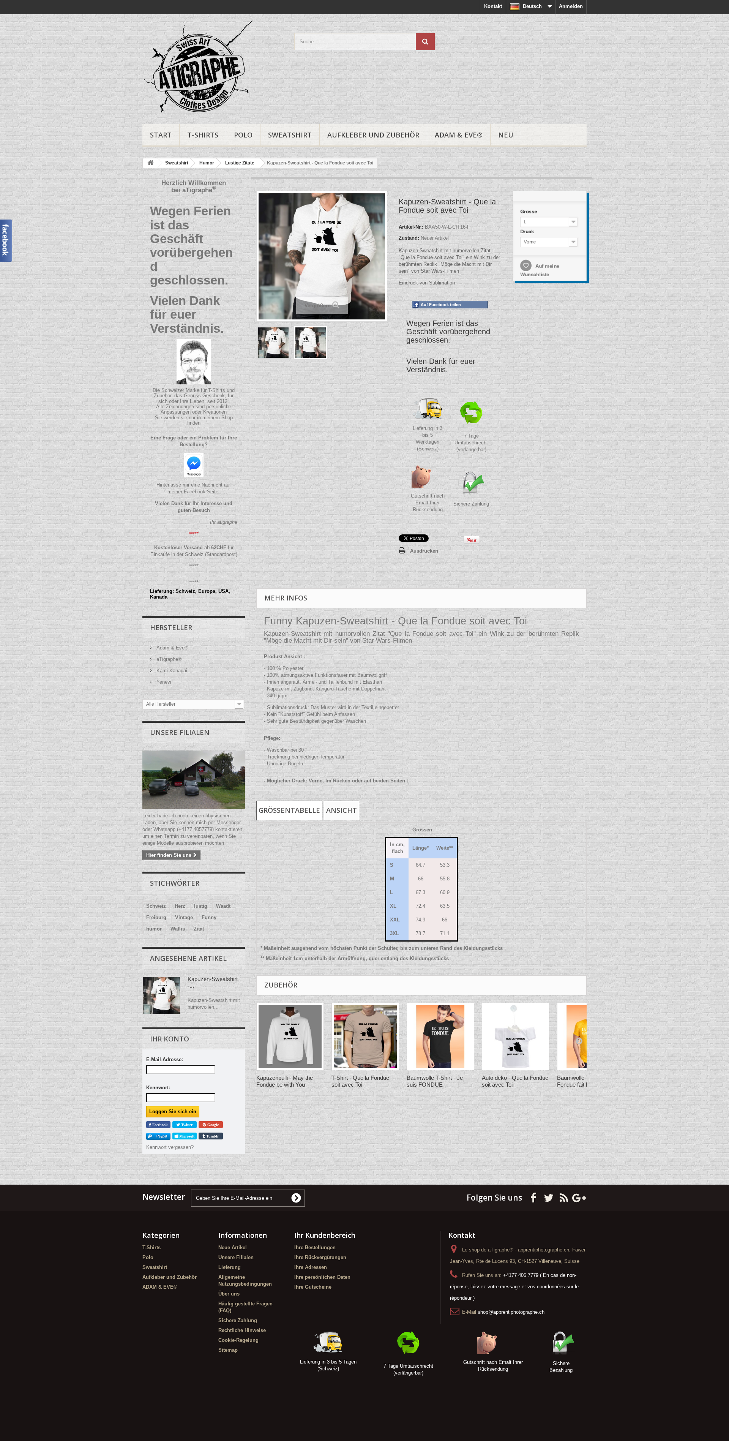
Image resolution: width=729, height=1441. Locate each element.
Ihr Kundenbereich (324, 1235)
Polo (243, 134)
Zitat (199, 929)
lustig (200, 906)
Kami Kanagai (171, 670)
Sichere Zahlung (471, 504)
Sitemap (228, 1350)
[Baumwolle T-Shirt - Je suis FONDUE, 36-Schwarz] (440, 1036)
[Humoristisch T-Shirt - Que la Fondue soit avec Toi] (365, 1036)
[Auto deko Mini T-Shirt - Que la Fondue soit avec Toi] (515, 1036)
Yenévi (163, 682)
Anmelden (571, 6)
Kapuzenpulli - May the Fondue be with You (284, 1081)
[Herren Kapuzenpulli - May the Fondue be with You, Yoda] (290, 1036)
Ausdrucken (424, 551)
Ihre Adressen (310, 1267)
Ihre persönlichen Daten (322, 1277)
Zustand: (409, 238)
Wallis (177, 929)
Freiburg (156, 917)
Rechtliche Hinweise (242, 1330)
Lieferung (229, 1267)
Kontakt (493, 6)
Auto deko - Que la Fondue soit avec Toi (515, 1081)
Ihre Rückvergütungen (320, 1257)
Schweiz (156, 906)
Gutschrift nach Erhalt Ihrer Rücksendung (428, 502)
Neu (505, 134)
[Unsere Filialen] (193, 780)
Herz (180, 906)
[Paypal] (158, 1136)
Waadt (223, 906)
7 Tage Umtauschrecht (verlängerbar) (471, 442)
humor (154, 929)
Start (161, 134)
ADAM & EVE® (459, 134)
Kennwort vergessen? (170, 1147)
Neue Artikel (232, 1247)
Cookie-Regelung (238, 1340)
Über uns (229, 1294)
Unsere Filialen (180, 732)
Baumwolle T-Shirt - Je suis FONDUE (435, 1081)
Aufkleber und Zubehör (373, 134)
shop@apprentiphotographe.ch (511, 1312)
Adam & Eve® (171, 648)
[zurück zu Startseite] (150, 163)
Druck (527, 231)
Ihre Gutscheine (312, 1287)
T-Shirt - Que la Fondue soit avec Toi (360, 1081)
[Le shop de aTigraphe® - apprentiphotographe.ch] (212, 67)
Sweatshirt (290, 134)
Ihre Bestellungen (315, 1247)
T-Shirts (202, 134)
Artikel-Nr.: (411, 227)
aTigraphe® (168, 659)
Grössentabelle (289, 810)
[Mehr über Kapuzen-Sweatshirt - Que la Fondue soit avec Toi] (161, 995)
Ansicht (341, 810)
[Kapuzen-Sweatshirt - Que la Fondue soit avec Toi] (273, 342)
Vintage (184, 917)
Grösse (529, 211)
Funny (209, 917)
